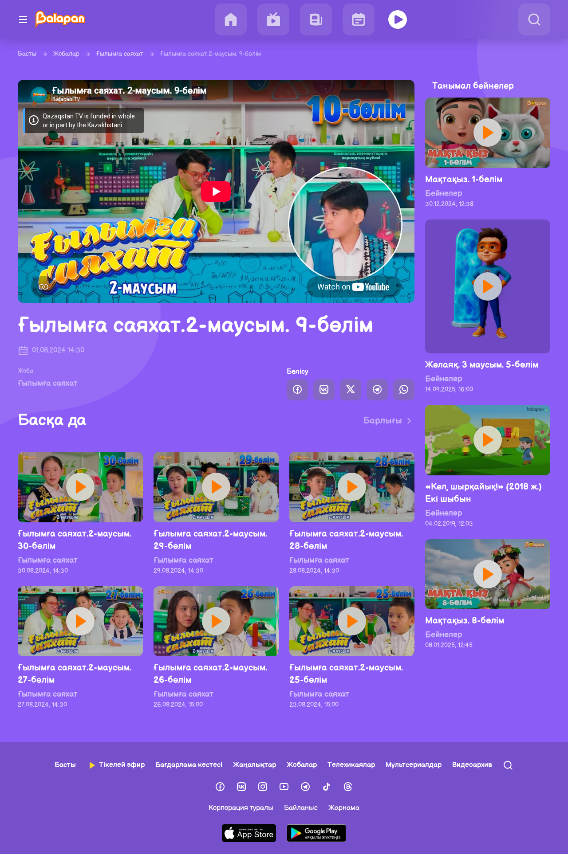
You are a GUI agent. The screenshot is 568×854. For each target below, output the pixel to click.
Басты (27, 54)
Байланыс (301, 808)
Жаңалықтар (254, 765)
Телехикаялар (351, 765)
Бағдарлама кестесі (188, 765)
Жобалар (66, 54)
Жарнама (343, 808)
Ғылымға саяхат (119, 54)
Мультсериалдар (414, 765)
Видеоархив (472, 765)
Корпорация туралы (241, 808)
